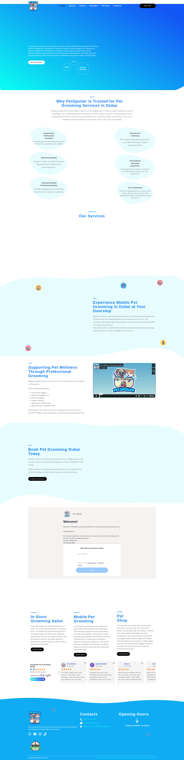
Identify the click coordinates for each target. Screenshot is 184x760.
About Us (72, 6)
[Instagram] (40, 734)
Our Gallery (94, 6)
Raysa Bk (88, 664)
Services (82, 6)
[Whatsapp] (29, 734)
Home (63, 6)
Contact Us (117, 6)
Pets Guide (106, 6)
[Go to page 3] (118, 684)
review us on (36, 679)
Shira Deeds (146, 664)
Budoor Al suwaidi (62, 664)
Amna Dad (117, 664)
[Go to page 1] (115, 684)
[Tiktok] (45, 734)
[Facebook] (35, 734)
